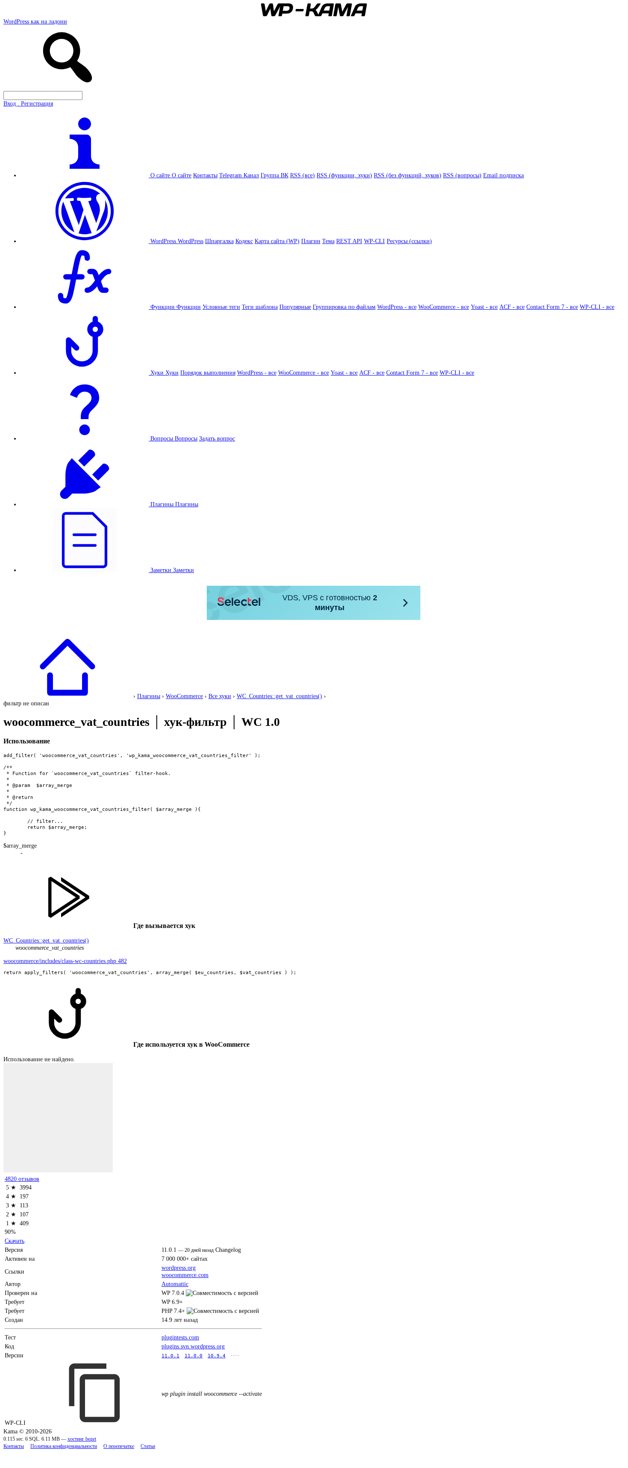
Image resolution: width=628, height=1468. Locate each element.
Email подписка (503, 175)
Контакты (205, 175)
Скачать (14, 1240)
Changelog (228, 1249)
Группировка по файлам (344, 306)
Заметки (183, 570)
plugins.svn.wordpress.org (193, 1346)
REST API (349, 241)
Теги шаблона (260, 306)
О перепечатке (118, 1446)
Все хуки (219, 696)
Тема (328, 241)
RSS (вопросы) (462, 175)
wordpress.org (178, 1267)
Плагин (310, 241)
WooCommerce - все (443, 306)
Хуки (172, 372)
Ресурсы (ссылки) (409, 241)
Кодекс (244, 241)
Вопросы (186, 438)
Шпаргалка (219, 241)
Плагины (186, 504)
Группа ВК (274, 175)
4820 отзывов (22, 1178)
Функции (188, 306)
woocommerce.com (184, 1274)
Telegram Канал (239, 175)
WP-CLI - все (597, 306)
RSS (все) (302, 175)
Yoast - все (484, 306)
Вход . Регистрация (28, 103)
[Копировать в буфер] (96, 1393)
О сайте (181, 175)
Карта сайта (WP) (277, 241)
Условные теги (221, 306)
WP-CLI (374, 241)
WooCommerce (184, 696)
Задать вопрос (217, 438)
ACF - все (512, 306)
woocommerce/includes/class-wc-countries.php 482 (65, 960)
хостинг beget (81, 1439)
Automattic (174, 1283)
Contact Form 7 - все (552, 306)
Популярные (295, 306)
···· (235, 1355)
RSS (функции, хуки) (344, 175)
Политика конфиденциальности (63, 1446)
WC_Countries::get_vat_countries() (279, 696)
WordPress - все (397, 306)
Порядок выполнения (207, 372)
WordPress (190, 241)
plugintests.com (180, 1337)
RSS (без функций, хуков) (407, 175)
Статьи (148, 1446)
